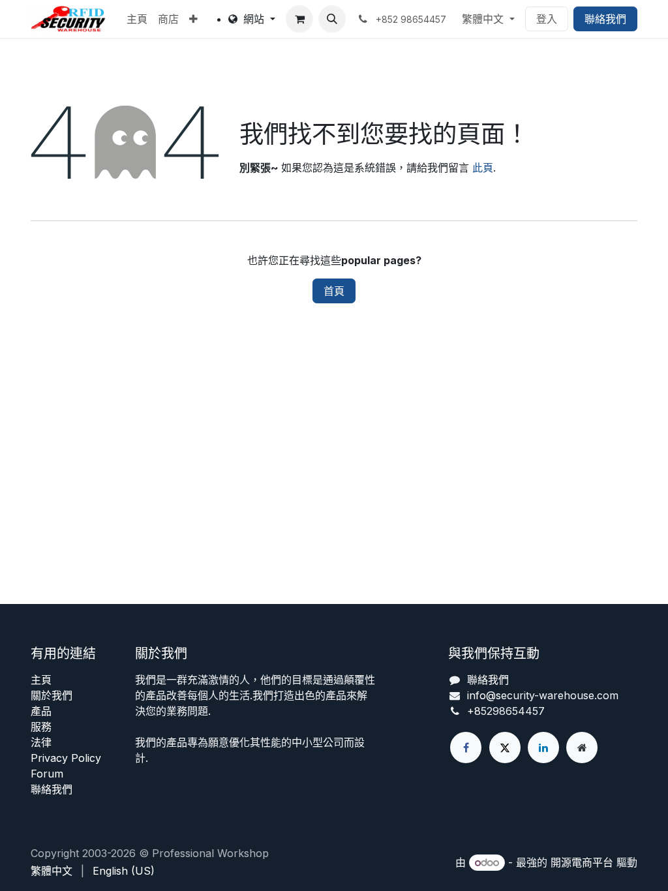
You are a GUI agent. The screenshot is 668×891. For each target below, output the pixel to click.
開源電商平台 (582, 862)
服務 (41, 726)
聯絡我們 (605, 18)
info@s (484, 695)
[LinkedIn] (543, 747)
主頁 (41, 679)
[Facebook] (465, 747)
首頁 (334, 290)
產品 (41, 710)
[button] (332, 19)
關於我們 (51, 695)
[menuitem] (137, 19)
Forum (47, 773)
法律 (41, 742)
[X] (505, 747)
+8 (474, 710)
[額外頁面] (582, 747)
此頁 (482, 167)
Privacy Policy (66, 757)
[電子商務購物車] (299, 19)
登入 (546, 18)
